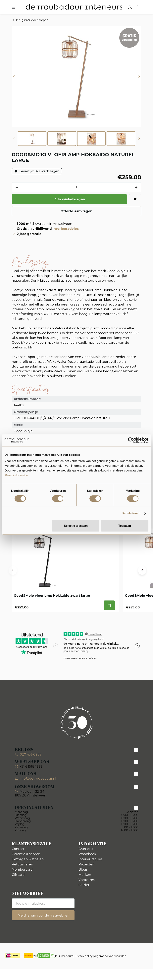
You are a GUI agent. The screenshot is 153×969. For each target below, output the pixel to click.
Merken (84, 875)
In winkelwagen (71, 199)
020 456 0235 (30, 754)
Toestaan (124, 525)
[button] (14, 76)
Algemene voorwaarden (110, 955)
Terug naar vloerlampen (32, 20)
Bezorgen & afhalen (28, 859)
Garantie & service (26, 854)
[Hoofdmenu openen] (14, 8)
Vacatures (86, 880)
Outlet (83, 885)
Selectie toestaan (76, 525)
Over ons (85, 849)
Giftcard (18, 875)
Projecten (86, 864)
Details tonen (131, 513)
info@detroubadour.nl (38, 778)
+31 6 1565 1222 (31, 766)
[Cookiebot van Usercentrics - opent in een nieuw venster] (131, 440)
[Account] (130, 7)
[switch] (57, 498)
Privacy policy (83, 955)
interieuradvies (66, 229)
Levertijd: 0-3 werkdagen (39, 171)
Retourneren (22, 864)
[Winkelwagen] (137, 7)
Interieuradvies (90, 859)
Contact (18, 849)
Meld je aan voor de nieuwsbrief (43, 915)
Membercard (22, 869)
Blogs (82, 869)
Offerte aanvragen (76, 211)
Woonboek (87, 854)
